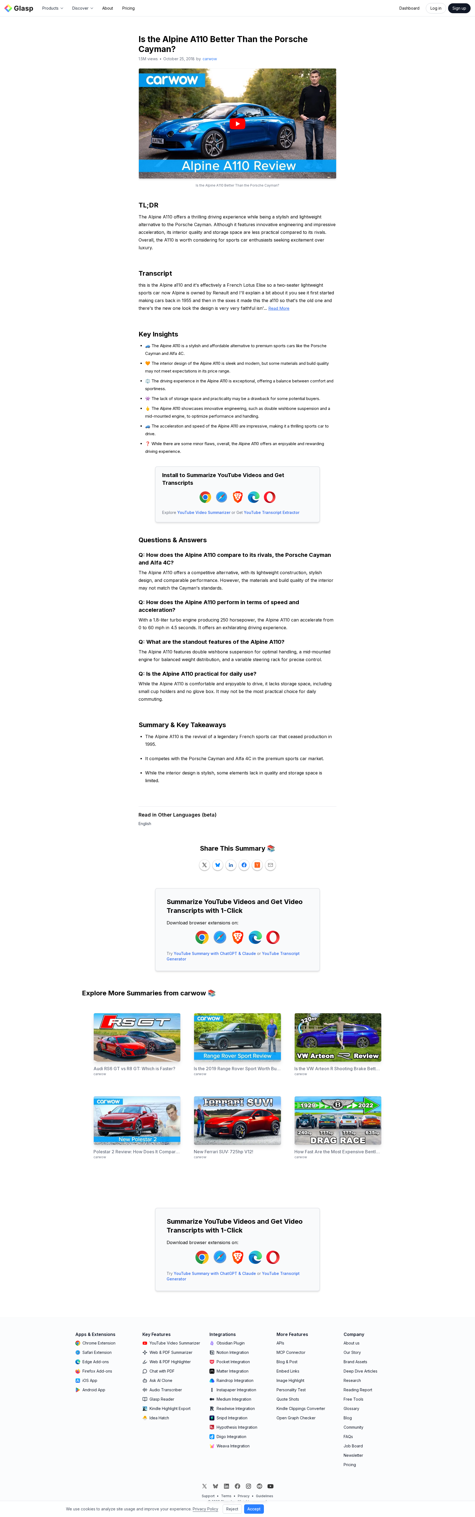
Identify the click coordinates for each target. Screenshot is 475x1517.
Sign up (459, 8)
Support (208, 1496)
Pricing (128, 8)
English (145, 823)
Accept (254, 1509)
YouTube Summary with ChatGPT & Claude (215, 953)
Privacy (244, 1496)
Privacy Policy (205, 1509)
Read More (278, 308)
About (107, 8)
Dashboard (409, 8)
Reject (232, 1509)
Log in (435, 8)
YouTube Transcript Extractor (271, 512)
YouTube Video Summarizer (203, 512)
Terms (226, 1496)
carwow (210, 58)
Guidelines (264, 1496)
